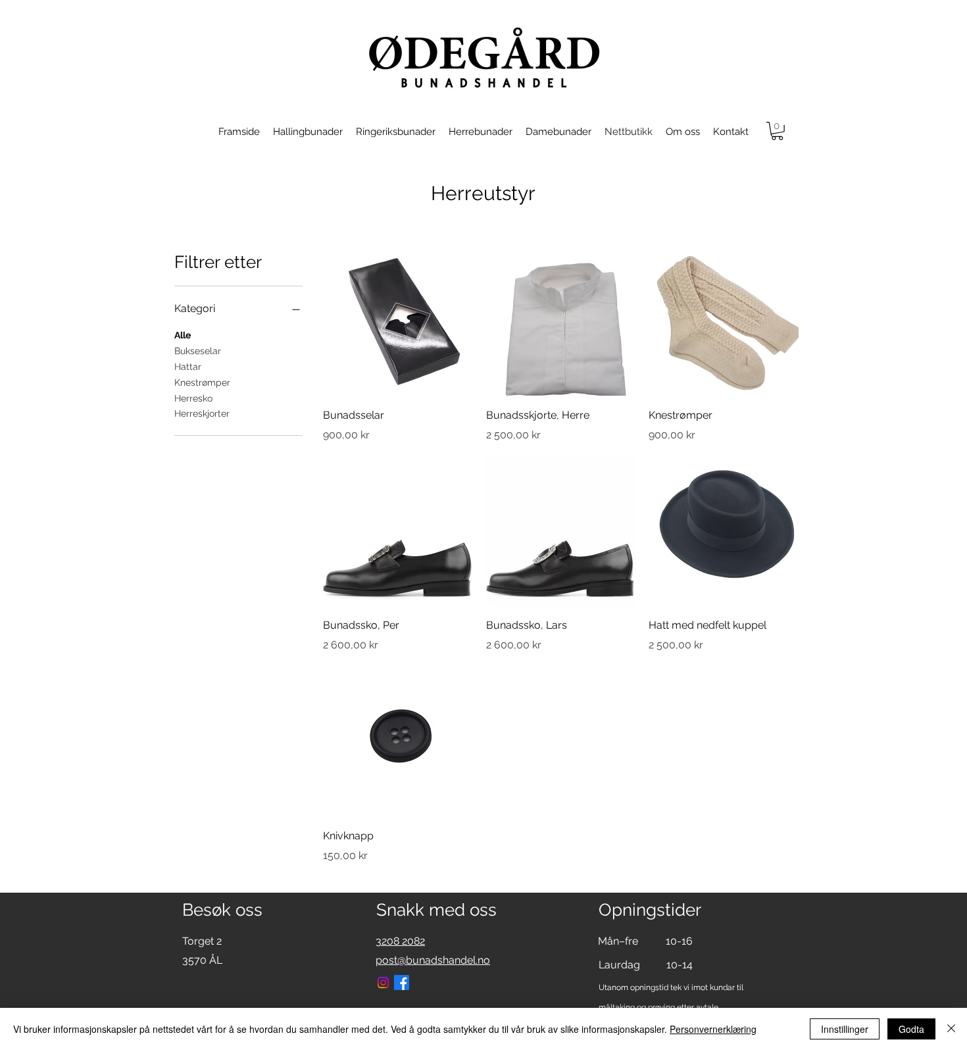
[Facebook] (401, 982)
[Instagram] (383, 982)
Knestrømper (202, 382)
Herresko (193, 398)
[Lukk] (951, 1028)
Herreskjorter (202, 413)
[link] (777, 131)
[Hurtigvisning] (398, 321)
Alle (182, 335)
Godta (911, 1029)
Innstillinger (844, 1029)
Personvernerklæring (713, 1029)
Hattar (187, 366)
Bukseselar (197, 351)
